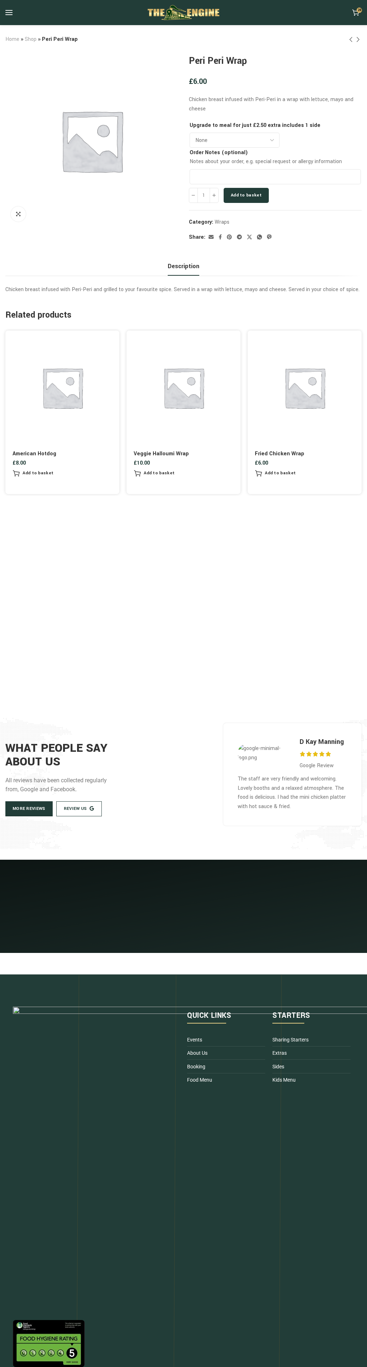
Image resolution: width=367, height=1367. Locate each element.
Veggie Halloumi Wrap (161, 453)
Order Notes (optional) (219, 152)
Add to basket (246, 195)
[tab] (183, 266)
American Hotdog (34, 453)
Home (12, 39)
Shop (31, 39)
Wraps (222, 222)
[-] (193, 195)
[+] (214, 195)
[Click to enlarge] (18, 214)
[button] (33, 473)
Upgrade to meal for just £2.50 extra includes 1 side (255, 125)
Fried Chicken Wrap (279, 453)
